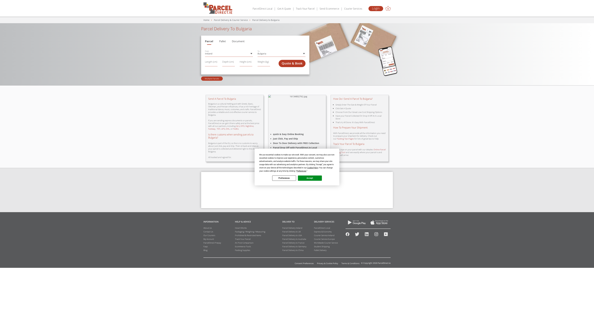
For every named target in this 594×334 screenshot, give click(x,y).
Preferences (284, 178)
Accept (310, 178)
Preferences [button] (301, 171)
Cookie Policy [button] (312, 168)
